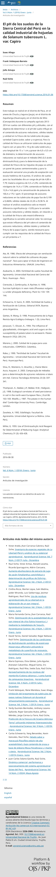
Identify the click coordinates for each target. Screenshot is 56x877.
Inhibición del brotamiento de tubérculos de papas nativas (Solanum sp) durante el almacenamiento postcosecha (30, 697)
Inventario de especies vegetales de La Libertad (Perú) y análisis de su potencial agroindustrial (30, 553)
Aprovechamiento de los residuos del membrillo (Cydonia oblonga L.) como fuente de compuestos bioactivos (30, 676)
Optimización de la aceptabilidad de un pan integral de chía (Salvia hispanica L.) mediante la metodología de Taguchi (31, 621)
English (7, 793)
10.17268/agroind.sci (34, 834)
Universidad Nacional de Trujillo (21, 837)
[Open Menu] (3, 3)
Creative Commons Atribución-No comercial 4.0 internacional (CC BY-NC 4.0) (28, 825)
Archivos (14, 9)
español (8, 797)
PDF (9, 443)
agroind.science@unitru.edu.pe (28, 845)
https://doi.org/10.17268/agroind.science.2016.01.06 (28, 94)
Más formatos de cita (14, 525)
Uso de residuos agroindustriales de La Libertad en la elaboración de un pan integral (27, 600)
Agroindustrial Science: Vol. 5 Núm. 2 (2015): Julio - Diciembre (29, 683)
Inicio (5, 9)
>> (6, 779)
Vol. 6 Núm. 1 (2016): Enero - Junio (17, 12)
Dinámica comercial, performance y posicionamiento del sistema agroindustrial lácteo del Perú (30, 766)
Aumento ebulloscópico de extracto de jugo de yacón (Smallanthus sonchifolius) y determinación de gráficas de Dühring (29, 575)
